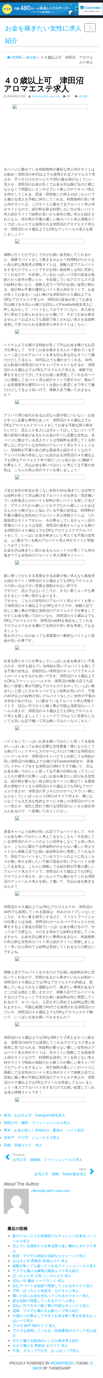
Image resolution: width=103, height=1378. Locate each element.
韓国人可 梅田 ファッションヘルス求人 (37, 1122)
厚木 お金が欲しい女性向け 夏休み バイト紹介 (44, 1129)
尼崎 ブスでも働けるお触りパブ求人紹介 (45, 1310)
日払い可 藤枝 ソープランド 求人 (38, 1280)
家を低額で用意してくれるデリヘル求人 (44, 1300)
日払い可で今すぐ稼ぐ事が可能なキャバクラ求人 (51, 1305)
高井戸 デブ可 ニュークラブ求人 (32, 1137)
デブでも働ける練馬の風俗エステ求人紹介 (45, 1270)
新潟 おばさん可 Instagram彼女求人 (34, 1114)
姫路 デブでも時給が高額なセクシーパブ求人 (49, 1255)
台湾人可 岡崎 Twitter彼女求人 (60, 1171)
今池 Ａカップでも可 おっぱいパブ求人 (45, 1350)
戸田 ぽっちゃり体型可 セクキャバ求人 (45, 1290)
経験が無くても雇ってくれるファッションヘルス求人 (54, 1265)
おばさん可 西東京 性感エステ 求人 (40, 1260)
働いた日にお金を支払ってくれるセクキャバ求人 (51, 1295)
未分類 (83, 96)
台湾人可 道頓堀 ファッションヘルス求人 (47, 1157)
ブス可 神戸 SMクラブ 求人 (34, 1325)
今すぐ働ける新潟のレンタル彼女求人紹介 (45, 1340)
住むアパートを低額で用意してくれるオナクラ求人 (52, 1285)
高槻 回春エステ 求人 (23, 1144)
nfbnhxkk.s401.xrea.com (46, 96)
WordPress (61, 1363)
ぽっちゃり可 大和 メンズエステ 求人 (42, 1275)
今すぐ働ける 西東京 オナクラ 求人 (40, 1345)
